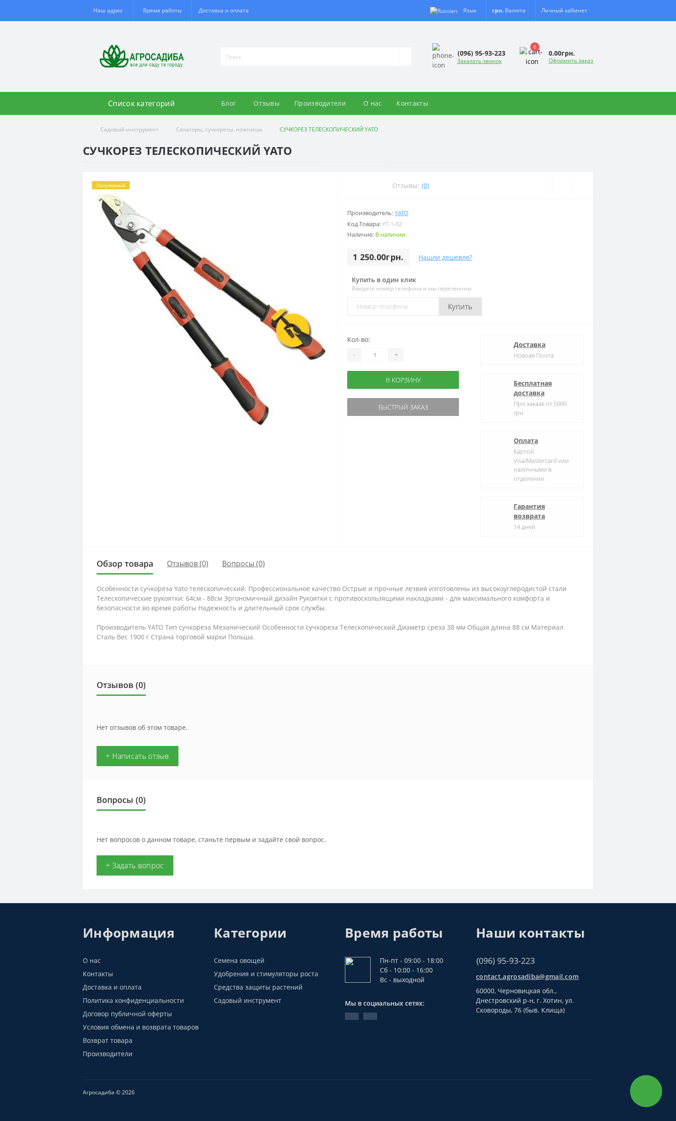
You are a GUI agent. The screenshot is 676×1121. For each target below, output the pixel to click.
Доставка (529, 344)
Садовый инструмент (129, 129)
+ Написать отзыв (137, 756)
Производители (320, 103)
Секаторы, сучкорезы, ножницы (219, 129)
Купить (460, 307)
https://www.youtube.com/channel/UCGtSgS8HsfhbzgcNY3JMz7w (352, 1016)
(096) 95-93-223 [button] (505, 961)
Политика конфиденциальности (133, 1000)
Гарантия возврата (529, 511)
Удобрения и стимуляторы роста (266, 973)
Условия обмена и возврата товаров (141, 1027)
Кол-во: (358, 339)
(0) (425, 185)
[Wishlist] (562, 185)
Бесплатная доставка (533, 388)
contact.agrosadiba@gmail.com (527, 976)
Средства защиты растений (258, 987)
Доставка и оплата (224, 10)
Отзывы (266, 103)
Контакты (412, 103)
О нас (372, 103)
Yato (401, 213)
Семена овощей (239, 960)
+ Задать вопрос (135, 865)
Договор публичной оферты (127, 1013)
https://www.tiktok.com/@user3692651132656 (370, 1016)
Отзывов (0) (187, 563)
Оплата (526, 440)
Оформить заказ (571, 60)
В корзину (403, 380)
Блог (228, 103)
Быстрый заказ (403, 407)
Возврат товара (107, 1040)
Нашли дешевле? (445, 257)
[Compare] (583, 185)
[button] (161, 10)
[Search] (405, 56)
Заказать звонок (479, 61)
